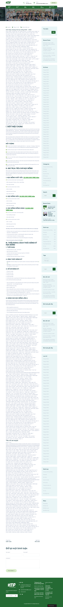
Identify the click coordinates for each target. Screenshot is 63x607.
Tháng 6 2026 (46, 74)
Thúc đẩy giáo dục (47, 180)
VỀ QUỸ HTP (17, 7)
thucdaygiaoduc (46, 258)
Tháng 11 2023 (46, 125)
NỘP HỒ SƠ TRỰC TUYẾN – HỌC (51, 208)
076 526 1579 (28, 3)
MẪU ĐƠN (37, 541)
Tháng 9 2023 (46, 129)
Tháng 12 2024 (46, 106)
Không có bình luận (25, 27)
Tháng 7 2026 (46, 72)
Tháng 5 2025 (46, 102)
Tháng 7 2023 (46, 134)
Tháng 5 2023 (46, 136)
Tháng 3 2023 (46, 141)
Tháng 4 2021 (45, 157)
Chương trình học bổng (47, 166)
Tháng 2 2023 (46, 143)
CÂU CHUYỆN (42, 7)
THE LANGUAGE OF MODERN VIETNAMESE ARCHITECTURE (49, 59)
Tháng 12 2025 (46, 86)
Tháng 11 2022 (46, 148)
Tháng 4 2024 (46, 118)
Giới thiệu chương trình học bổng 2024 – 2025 (18, 29)
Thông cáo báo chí (47, 178)
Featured (45, 169)
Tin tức (44, 182)
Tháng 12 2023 (46, 122)
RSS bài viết (45, 505)
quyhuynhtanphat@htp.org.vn (42, 3)
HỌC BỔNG (25, 7)
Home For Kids (46, 173)
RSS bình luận (46, 508)
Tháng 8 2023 (46, 131)
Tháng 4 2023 (46, 138)
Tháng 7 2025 (46, 97)
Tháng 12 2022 (46, 145)
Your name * (8, 552)
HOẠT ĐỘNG (33, 7)
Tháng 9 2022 (46, 152)
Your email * (25, 552)
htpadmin (9, 27)
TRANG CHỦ (9, 7)
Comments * (8, 558)
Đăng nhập (45, 503)
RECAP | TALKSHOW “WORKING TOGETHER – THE (51, 214)
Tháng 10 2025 (46, 90)
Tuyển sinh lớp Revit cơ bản (48, 53)
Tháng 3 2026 (46, 81)
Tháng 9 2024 (46, 111)
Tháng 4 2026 (46, 79)
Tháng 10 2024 (46, 109)
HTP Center (45, 176)
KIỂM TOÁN (8, 541)
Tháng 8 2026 (46, 70)
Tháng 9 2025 (46, 92)
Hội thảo (45, 171)
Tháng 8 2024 (46, 113)
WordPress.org (46, 510)
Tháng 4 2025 (46, 104)
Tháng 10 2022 (46, 150)
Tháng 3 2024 (46, 120)
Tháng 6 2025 (46, 99)
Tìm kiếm (45, 29)
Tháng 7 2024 (46, 115)
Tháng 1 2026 (45, 83)
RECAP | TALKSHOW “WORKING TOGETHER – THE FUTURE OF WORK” (49, 49)
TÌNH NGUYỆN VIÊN (51, 7)
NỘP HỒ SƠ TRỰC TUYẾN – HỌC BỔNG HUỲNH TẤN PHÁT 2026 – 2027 (49, 44)
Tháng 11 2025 (46, 88)
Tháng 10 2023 (46, 127)
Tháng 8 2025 (46, 95)
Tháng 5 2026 (46, 76)
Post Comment (11, 570)
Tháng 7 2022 (46, 154)
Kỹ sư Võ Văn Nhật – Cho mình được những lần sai (49, 56)
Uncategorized (46, 185)
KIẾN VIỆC (54, 2)
